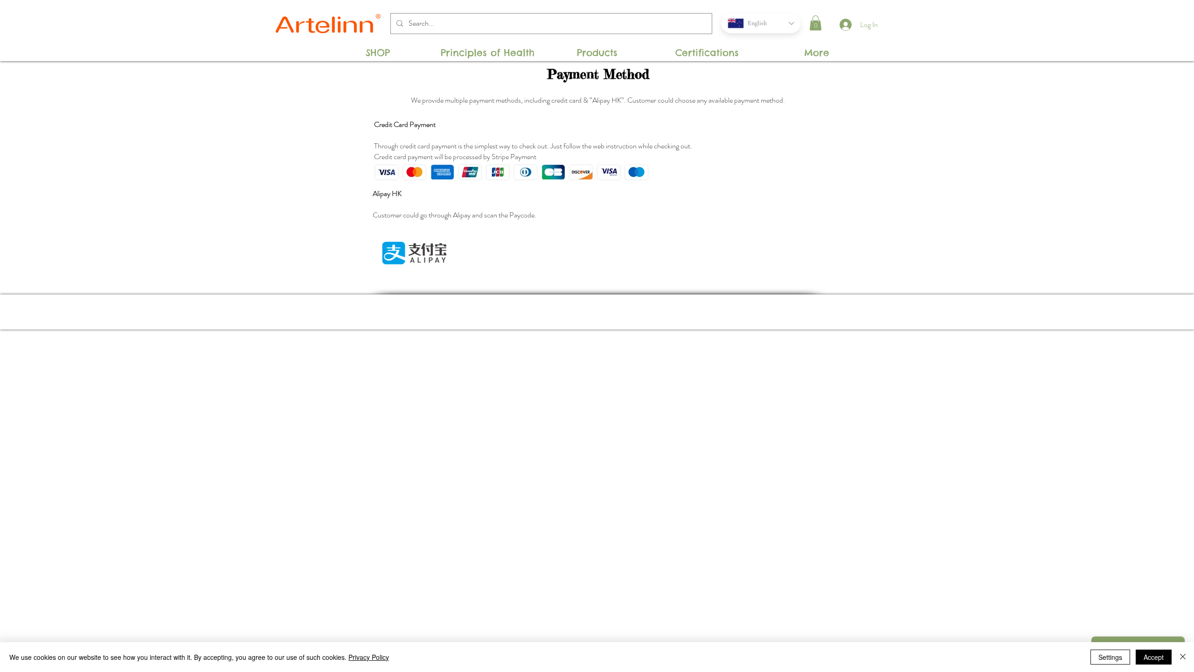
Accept (1154, 657)
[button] (815, 22)
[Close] (1182, 657)
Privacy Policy (368, 657)
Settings (1110, 657)
